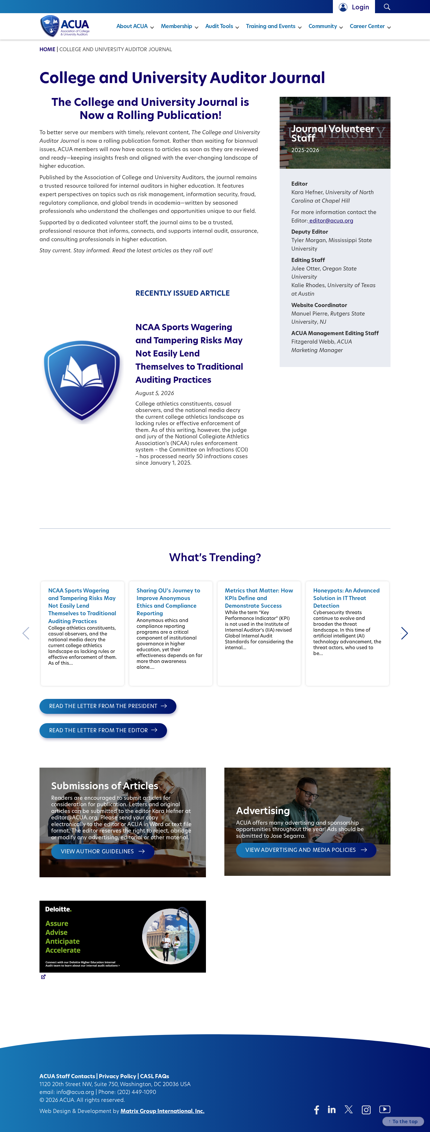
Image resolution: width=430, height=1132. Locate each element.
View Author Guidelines (98, 852)
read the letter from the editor (98, 731)
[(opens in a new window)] (122, 942)
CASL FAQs (154, 1077)
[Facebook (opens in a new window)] (316, 1109)
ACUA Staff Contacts (67, 1077)
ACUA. (67, 1100)
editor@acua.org (330, 221)
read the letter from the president (103, 706)
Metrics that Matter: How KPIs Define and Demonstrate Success (259, 599)
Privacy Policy (117, 1077)
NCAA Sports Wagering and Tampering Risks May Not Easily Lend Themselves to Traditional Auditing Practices (189, 354)
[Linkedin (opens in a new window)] (332, 1109)
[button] (404, 633)
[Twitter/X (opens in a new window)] (349, 1109)
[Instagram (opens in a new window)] (366, 1109)
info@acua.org (75, 1092)
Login (360, 8)
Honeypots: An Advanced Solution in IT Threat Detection (346, 599)
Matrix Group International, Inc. (162, 1111)
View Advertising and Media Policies (301, 850)
